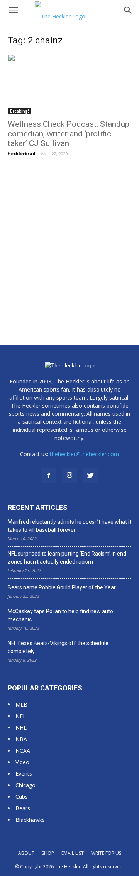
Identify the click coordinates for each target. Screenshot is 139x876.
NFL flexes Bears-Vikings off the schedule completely (58, 647)
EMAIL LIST (72, 853)
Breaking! (19, 111)
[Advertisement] (69, 238)
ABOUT (26, 853)
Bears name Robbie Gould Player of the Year (62, 587)
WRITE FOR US (106, 853)
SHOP (48, 853)
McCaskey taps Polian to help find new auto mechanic (60, 615)
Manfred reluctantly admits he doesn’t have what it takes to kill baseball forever (69, 526)
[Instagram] (69, 475)
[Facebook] (48, 475)
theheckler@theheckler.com (84, 454)
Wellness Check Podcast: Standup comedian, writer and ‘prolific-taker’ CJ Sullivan (68, 133)
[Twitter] (90, 475)
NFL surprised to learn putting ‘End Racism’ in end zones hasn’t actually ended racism (67, 558)
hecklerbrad (22, 153)
